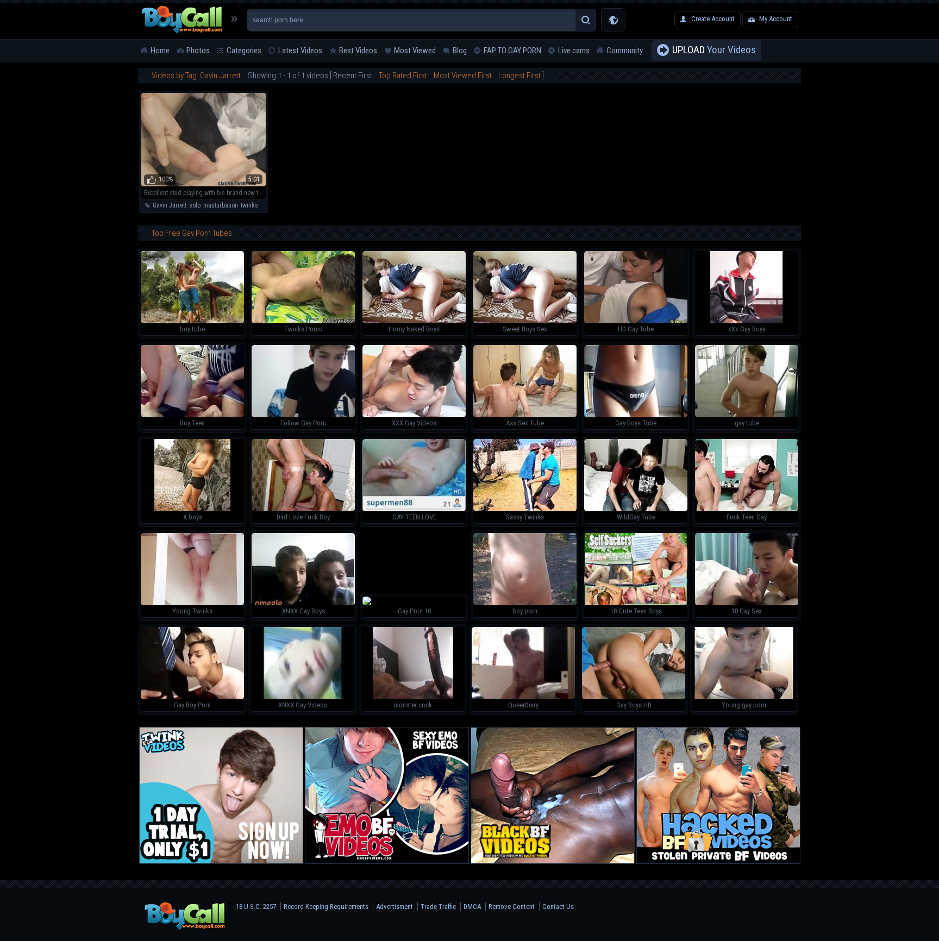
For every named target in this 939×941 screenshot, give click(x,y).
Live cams (574, 50)
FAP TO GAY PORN (512, 50)
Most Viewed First (463, 75)
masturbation (220, 205)
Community (624, 50)
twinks (249, 205)
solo (195, 205)
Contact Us (558, 906)
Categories (244, 50)
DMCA (472, 906)
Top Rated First (403, 75)
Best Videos (358, 50)
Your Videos (714, 49)
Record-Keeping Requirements (326, 906)
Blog (460, 50)
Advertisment (394, 906)
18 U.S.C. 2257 (256, 906)
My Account (775, 19)
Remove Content (512, 906)
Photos (198, 50)
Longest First (519, 75)
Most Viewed (415, 50)
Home (160, 50)
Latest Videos (300, 50)
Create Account (713, 19)
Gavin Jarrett (169, 205)
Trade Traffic (438, 906)
